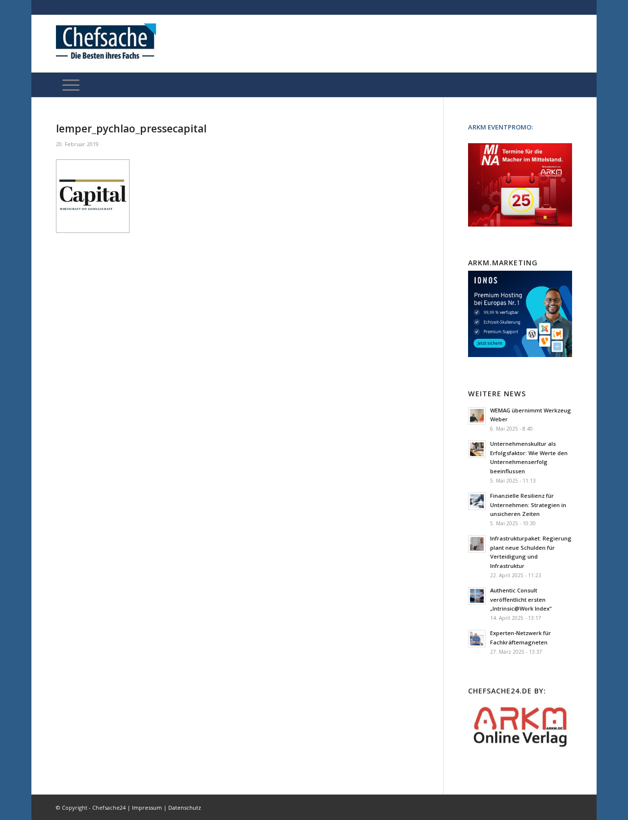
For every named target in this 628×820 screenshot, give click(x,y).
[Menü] (71, 85)
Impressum (147, 807)
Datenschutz (184, 807)
